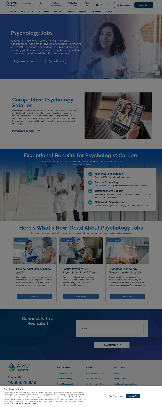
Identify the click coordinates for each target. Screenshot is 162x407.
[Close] (158, 396)
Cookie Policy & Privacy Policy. (25, 403)
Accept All (133, 396)
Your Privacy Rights (116, 396)
